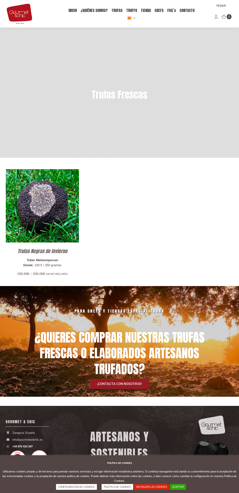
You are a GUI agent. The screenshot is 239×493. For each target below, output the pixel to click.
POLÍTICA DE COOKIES (117, 487)
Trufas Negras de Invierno (42, 251)
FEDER (221, 5)
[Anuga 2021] (27, 451)
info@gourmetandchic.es (27, 439)
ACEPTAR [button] (178, 487)
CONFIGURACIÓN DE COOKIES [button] (76, 487)
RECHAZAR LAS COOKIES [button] (151, 487)
